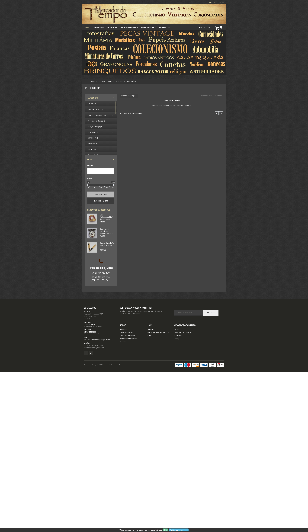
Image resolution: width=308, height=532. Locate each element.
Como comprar (148, 27)
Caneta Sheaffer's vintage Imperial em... (107, 245)
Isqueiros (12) (93, 143)
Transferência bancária (182, 332)
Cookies (123, 342)
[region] (101, 128)
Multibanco (178, 335)
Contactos (212, 2)
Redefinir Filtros (101, 200)
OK (165, 530)
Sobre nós (112, 27)
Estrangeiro (119, 81)
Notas (110, 81)
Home (87, 27)
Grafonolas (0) (93, 155)
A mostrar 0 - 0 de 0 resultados (211, 96)
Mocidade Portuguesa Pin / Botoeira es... (106, 217)
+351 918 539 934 (100, 277)
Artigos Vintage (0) (95, 126)
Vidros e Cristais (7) (95, 109)
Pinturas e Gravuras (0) (97, 115)
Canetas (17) (93, 138)
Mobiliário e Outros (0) (97, 121)
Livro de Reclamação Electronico (158, 332)
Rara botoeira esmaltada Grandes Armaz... (106, 231)
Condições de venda (127, 335)
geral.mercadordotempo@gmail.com (97, 339)
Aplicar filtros (100, 194)
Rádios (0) (92, 149)
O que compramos (129, 27)
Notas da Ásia (131, 81)
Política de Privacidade (178, 530)
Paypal (176, 329)
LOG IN (222, 2)
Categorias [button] (92, 98)
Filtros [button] (90, 159)
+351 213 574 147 (100, 273)
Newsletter (204, 27)
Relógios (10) (93, 132)
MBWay (176, 338)
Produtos (99, 27)
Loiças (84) (92, 104)
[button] (219, 28)
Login (149, 335)
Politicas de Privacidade (128, 338)
